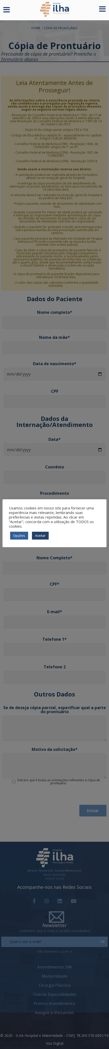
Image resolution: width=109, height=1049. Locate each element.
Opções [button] (19, 535)
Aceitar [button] (40, 535)
